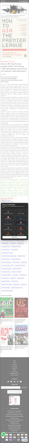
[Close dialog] (27, 203)
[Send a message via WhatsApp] (3, 434)
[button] (8, 212)
